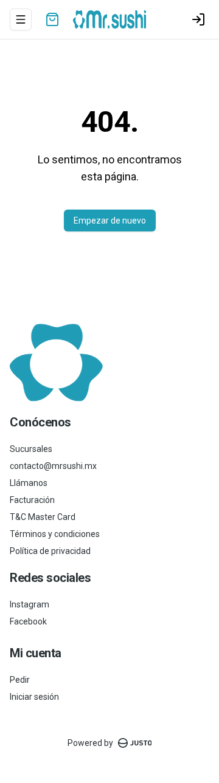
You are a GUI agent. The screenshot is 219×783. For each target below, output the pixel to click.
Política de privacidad (50, 551)
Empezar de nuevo (110, 220)
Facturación (32, 500)
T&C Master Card (42, 517)
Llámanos (28, 483)
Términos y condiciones (55, 534)
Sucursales (31, 449)
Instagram (29, 604)
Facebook (28, 621)
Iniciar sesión (34, 697)
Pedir (20, 680)
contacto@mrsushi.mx (53, 466)
